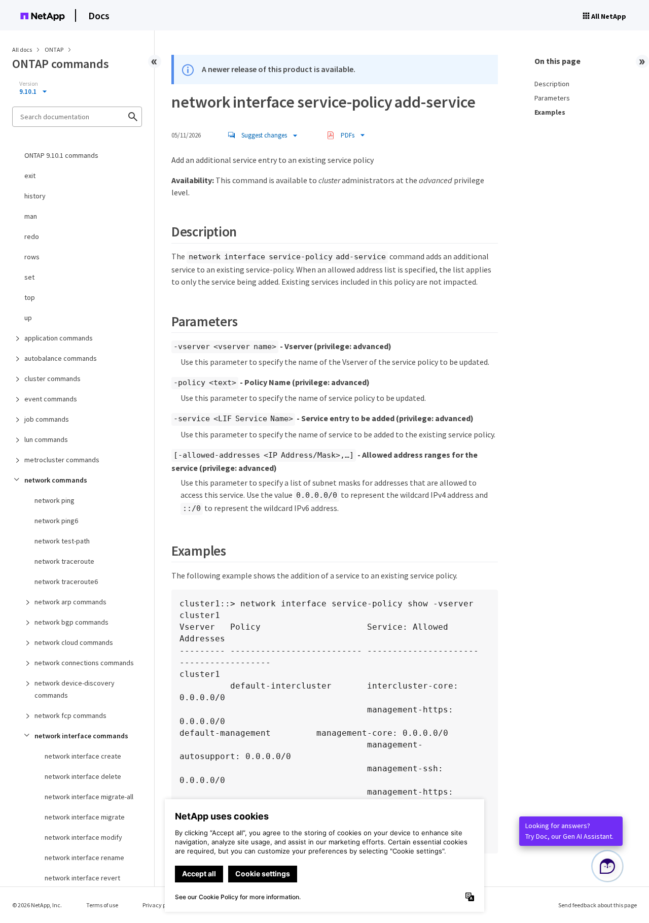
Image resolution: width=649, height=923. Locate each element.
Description (551, 83)
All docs (22, 49)
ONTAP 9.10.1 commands (61, 155)
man (30, 216)
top (29, 297)
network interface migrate (85, 817)
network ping (54, 500)
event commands (50, 398)
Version (28, 84)
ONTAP (54, 49)
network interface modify (83, 837)
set (29, 277)
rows (32, 256)
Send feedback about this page (597, 905)
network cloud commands (73, 642)
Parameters (552, 97)
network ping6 (56, 520)
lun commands (46, 439)
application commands (58, 338)
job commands (46, 419)
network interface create (83, 756)
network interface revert (82, 877)
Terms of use (102, 905)
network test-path (62, 540)
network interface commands (81, 735)
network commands (55, 480)
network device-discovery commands (74, 689)
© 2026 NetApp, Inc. (37, 905)
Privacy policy (160, 905)
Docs (99, 15)
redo (31, 236)
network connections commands (84, 662)
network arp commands (70, 601)
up (28, 317)
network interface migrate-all (89, 796)
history (35, 195)
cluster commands (52, 378)
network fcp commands (70, 715)
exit (29, 175)
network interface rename (84, 857)
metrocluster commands (61, 459)
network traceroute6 (66, 581)
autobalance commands (60, 358)
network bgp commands (71, 622)
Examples (549, 112)
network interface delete (83, 776)
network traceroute (64, 561)
